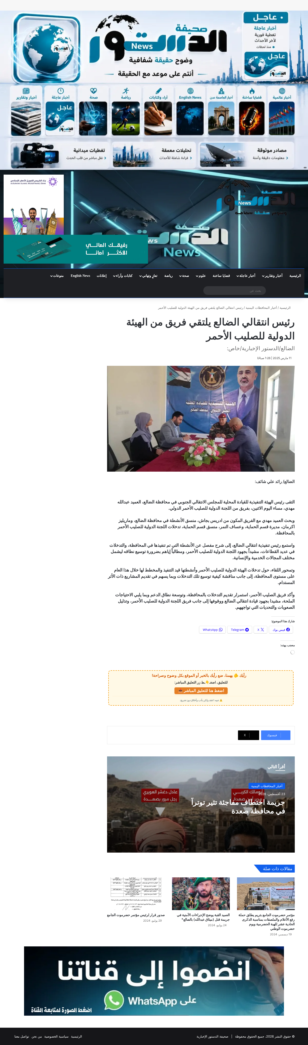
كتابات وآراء (124, 276)
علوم (202, 276)
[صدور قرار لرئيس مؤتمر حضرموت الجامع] (136, 893)
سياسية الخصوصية (56, 1036)
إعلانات (102, 276)
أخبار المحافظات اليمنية (261, 308)
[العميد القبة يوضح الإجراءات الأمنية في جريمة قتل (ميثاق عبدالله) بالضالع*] (201, 893)
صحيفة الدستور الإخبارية (212, 1036)
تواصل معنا (21, 1036)
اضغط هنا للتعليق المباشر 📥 (201, 690)
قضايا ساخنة (221, 276)
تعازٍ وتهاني (149, 276)
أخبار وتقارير (273, 276)
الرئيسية (295, 276)
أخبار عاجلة (247, 276)
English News (80, 276)
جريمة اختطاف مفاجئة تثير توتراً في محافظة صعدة (238, 806)
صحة (185, 276)
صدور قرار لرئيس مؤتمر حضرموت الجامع (136, 915)
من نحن (37, 1036)
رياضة (168, 276)
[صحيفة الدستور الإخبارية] (256, 197)
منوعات (58, 276)
